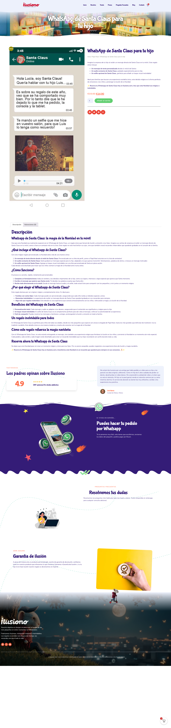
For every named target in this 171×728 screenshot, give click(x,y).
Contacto (141, 5)
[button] (81, 50)
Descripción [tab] (17, 225)
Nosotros (93, 5)
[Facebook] (6, 644)
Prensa (110, 5)
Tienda (102, 5)
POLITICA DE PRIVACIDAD (106, 657)
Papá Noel (95, 57)
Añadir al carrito (103, 101)
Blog (133, 5)
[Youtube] (14, 644)
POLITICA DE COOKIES (119, 657)
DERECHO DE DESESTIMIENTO (91, 657)
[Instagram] (10, 644)
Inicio (85, 5)
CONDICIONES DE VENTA (75, 657)
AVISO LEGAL (65, 657)
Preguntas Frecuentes (122, 5)
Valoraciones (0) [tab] (30, 225)
